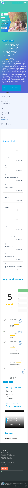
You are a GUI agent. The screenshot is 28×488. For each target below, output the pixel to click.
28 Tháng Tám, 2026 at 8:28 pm (20, 331)
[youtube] (19, 486)
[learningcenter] (14, 22)
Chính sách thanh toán (6, 458)
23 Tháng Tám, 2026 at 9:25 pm (22, 357)
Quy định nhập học (5, 452)
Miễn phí (5, 40)
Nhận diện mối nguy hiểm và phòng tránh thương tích (11, 50)
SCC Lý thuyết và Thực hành (14, 425)
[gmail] (21, 486)
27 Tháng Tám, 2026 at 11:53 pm (20, 343)
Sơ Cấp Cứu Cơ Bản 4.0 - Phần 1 (14, 420)
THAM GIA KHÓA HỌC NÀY (12, 88)
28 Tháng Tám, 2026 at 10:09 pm (20, 321)
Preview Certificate (6, 125)
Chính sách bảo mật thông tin (8, 455)
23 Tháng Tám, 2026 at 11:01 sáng (23, 371)
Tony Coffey (4, 119)
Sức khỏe (11, 40)
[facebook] (15, 486)
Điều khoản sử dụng (6, 454)
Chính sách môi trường (6, 460)
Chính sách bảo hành (6, 457)
